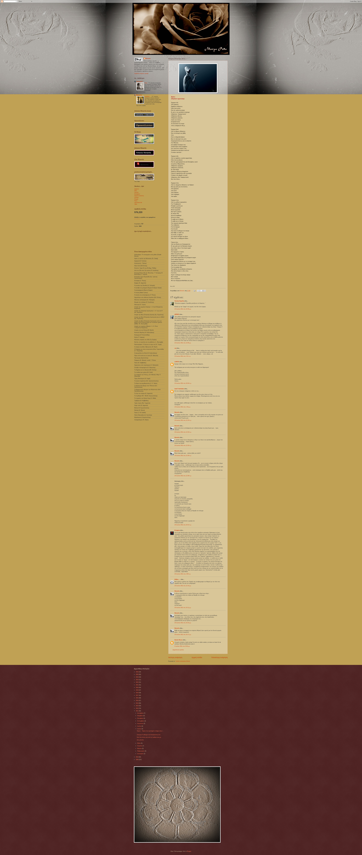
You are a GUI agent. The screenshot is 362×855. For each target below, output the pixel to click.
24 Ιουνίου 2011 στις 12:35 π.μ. (182, 445)
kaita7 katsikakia (179, 388)
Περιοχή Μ (139, 81)
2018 (137, 692)
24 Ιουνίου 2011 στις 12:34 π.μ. (182, 432)
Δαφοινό (136, 189)
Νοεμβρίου (140, 715)
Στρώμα (136, 197)
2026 (137, 672)
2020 (137, 687)
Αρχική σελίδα (197, 657)
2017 (137, 695)
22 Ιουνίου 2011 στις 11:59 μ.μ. (182, 343)
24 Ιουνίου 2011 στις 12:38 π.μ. (182, 475)
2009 (137, 759)
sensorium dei (138, 202)
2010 (137, 757)
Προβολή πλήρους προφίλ (141, 73)
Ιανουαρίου (140, 753)
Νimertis (176, 412)
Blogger (189, 851)
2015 (137, 700)
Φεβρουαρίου (141, 751)
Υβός (135, 204)
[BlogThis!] (200, 291)
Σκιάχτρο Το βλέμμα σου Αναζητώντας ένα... (149, 734)
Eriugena (177, 530)
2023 (137, 679)
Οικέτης (136, 192)
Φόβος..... (177, 579)
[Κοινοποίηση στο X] (201, 291)
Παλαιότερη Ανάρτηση (219, 657)
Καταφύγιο (137, 194)
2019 (137, 690)
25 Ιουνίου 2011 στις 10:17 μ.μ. (182, 634)
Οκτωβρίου (140, 718)
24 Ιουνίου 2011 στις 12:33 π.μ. (182, 420)
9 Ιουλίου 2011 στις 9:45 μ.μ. (182, 646)
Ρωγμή (136, 199)
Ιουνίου (139, 728)
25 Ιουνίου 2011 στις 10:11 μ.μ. (182, 607)
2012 (137, 708)
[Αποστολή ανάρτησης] (194, 290)
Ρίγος (135, 200)
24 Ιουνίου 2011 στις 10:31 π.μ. (182, 525)
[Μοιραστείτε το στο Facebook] (203, 291)
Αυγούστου (140, 723)
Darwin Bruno (178, 640)
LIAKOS (176, 361)
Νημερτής (139, 95)
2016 (137, 698)
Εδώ (135, 190)
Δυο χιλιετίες (140, 740)
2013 (137, 705)
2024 (137, 677)
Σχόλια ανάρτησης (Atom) (183, 661)
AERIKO (176, 314)
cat (175, 348)
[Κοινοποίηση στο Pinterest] (205, 291)
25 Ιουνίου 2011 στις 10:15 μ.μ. (182, 622)
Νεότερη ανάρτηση (175, 657)
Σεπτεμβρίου (140, 721)
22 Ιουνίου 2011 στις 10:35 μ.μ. (182, 309)
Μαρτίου (139, 748)
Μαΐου (139, 743)
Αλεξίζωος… (148, 96)
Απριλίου (140, 746)
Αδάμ (146, 83)
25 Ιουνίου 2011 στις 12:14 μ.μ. (182, 585)
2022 (137, 682)
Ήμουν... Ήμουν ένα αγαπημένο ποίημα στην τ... (150, 731)
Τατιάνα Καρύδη (179, 301)
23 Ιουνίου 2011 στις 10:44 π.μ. (182, 383)
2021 (137, 685)
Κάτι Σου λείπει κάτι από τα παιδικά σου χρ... (149, 737)
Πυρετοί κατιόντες (139, 195)
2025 (137, 674)
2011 (137, 711)
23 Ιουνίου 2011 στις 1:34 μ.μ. (182, 407)
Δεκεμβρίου (140, 713)
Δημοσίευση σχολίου (178, 649)
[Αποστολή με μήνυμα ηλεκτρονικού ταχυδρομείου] (198, 291)
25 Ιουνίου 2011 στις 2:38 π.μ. (182, 574)
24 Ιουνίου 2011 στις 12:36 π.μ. (182, 455)
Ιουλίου (139, 726)
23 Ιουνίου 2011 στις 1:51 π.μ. (182, 356)
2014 (137, 703)
